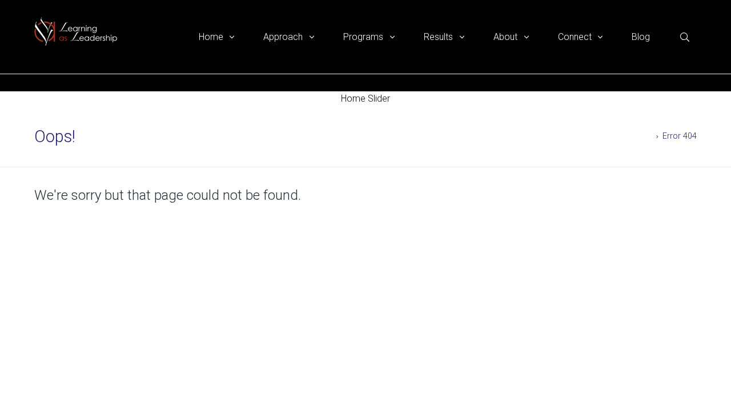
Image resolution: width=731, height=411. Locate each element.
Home (640, 136)
